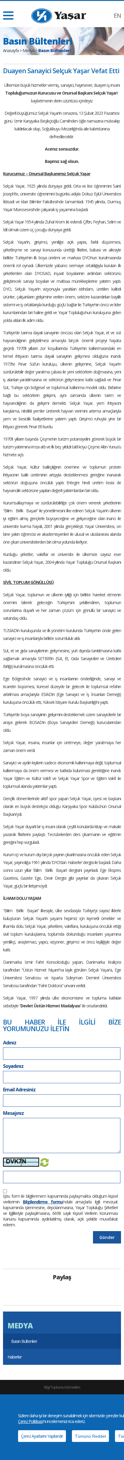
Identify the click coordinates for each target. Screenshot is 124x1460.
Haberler (15, 1357)
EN (117, 15)
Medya (28, 50)
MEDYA (20, 1326)
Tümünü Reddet (90, 1436)
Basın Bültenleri (24, 1341)
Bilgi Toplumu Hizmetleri (62, 1387)
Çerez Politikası (30, 1421)
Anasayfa (11, 50)
